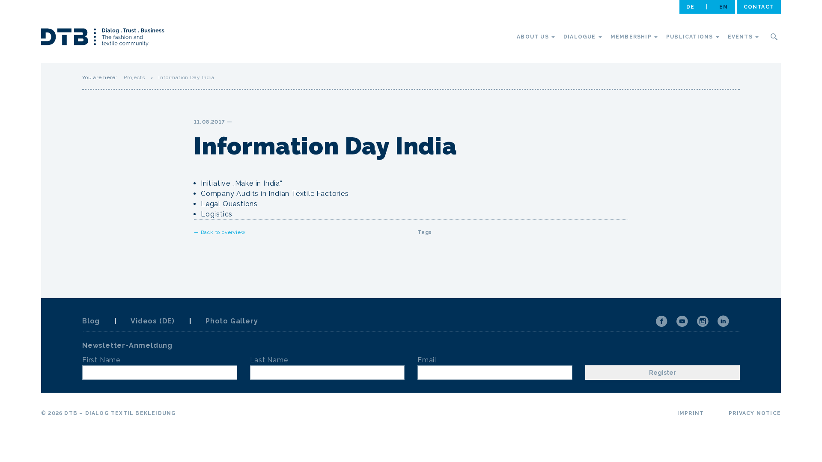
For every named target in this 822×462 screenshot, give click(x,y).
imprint (690, 413)
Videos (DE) (153, 321)
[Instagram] (702, 321)
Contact (759, 7)
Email (427, 360)
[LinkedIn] (723, 321)
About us (534, 37)
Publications (690, 37)
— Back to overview (219, 232)
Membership (632, 37)
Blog (91, 321)
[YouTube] (682, 321)
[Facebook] (661, 321)
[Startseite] (102, 38)
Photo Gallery (232, 321)
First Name (101, 360)
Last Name (269, 360)
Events (741, 37)
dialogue (580, 37)
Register (662, 372)
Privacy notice (755, 413)
